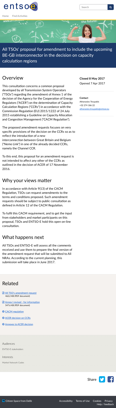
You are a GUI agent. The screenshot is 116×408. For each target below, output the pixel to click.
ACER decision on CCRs (18, 317)
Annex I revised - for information (22, 302)
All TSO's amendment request (21, 292)
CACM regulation (14, 311)
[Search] (111, 7)
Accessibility (65, 400)
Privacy (109, 400)
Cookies (97, 400)
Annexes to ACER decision (19, 324)
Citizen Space (13, 400)
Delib (29, 400)
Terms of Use (83, 400)
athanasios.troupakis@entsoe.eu (94, 109)
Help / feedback (105, 404)
